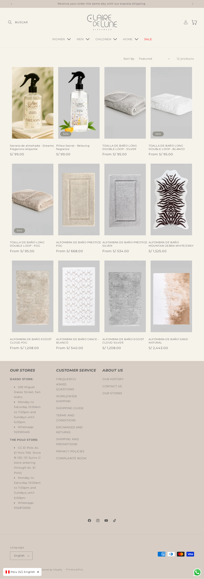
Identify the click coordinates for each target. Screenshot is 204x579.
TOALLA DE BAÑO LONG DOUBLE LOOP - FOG (27, 244)
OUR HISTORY (113, 379)
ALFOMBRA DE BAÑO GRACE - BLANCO (77, 341)
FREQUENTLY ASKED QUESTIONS (66, 384)
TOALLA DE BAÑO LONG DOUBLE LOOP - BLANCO (167, 147)
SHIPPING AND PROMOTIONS (67, 441)
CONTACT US (112, 386)
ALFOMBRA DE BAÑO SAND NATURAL (168, 341)
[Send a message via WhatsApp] (197, 572)
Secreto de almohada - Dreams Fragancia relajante (32, 147)
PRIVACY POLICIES (70, 451)
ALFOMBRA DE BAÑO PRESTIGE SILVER (124, 244)
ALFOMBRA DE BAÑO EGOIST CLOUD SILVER (123, 341)
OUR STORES (112, 393)
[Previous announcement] (11, 4)
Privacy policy (74, 569)
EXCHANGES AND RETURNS (69, 429)
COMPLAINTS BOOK (71, 458)
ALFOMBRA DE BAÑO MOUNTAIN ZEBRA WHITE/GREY (171, 244)
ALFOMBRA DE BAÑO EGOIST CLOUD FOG (31, 341)
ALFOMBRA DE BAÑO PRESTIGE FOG (78, 244)
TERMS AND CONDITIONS (66, 418)
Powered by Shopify (50, 569)
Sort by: (129, 58)
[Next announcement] (192, 4)
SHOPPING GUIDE (69, 408)
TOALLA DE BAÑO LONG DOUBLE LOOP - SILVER (119, 147)
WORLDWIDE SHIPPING (66, 398)
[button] (14, 22)
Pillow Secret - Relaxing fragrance (72, 147)
